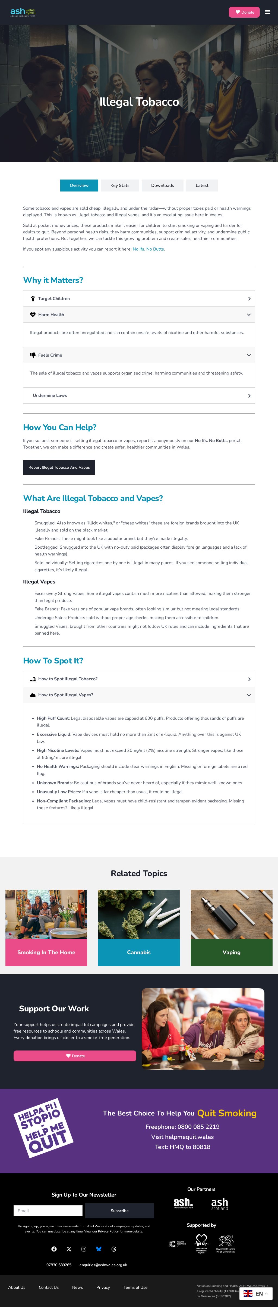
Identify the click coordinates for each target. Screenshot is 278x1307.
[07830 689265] (56, 1265)
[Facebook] (54, 1249)
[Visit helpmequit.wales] (180, 1137)
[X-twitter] (69, 1249)
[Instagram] (83, 1249)
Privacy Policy (108, 1231)
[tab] (79, 185)
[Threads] (113, 1249)
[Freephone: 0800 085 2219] (180, 1127)
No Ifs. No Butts (148, 249)
